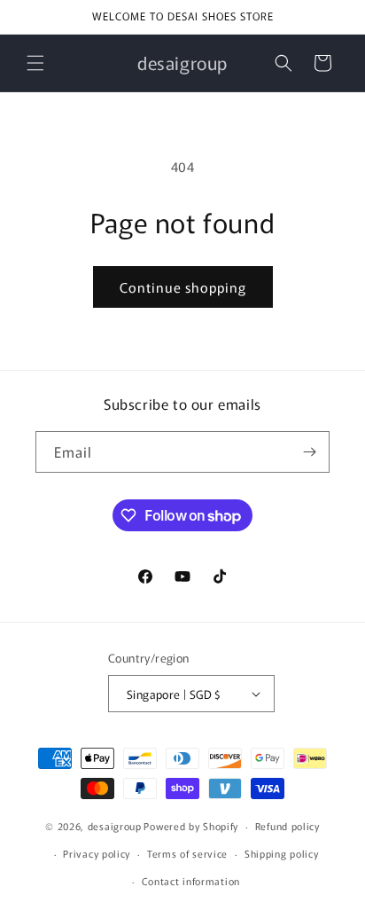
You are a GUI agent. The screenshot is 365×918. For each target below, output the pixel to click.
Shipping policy (282, 853)
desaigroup (115, 826)
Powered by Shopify (191, 826)
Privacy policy (96, 853)
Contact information (191, 881)
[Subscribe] (309, 452)
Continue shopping (183, 287)
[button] (35, 62)
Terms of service (187, 853)
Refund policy (287, 826)
